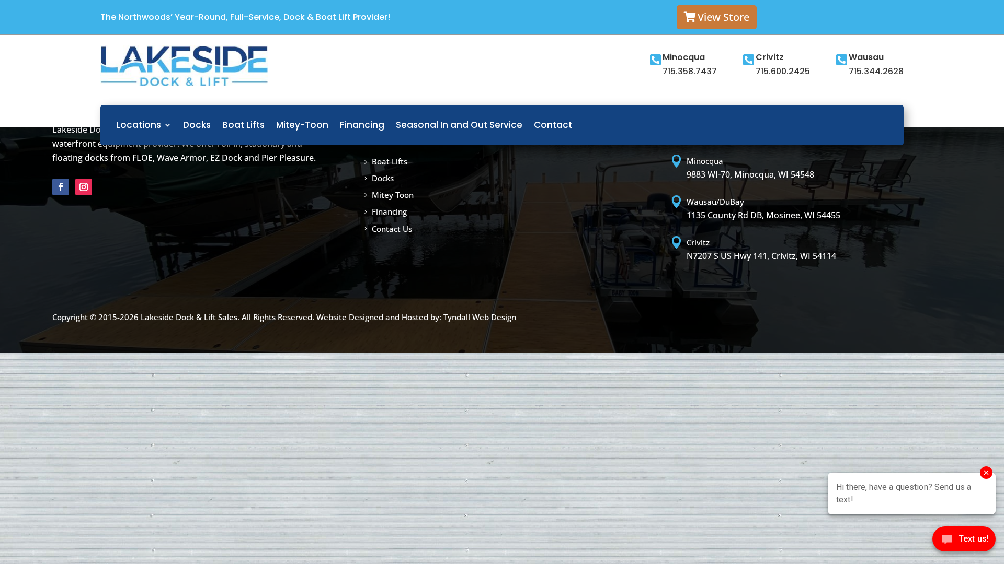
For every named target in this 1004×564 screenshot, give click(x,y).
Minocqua (684, 57)
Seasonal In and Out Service (459, 125)
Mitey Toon (393, 195)
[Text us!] (964, 542)
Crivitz (770, 57)
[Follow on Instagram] (83, 187)
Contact (553, 125)
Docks (197, 125)
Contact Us (392, 229)
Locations (138, 125)
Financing (362, 125)
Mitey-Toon (302, 125)
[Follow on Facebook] (60, 187)
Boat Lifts (243, 125)
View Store (723, 17)
